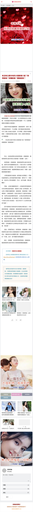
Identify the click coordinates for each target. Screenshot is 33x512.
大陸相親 (8, 5)
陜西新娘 (27, 394)
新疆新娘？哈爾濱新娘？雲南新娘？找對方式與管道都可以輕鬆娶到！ (23, 300)
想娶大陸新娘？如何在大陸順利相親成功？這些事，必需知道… (24, 414)
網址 (4, 492)
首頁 (3, 5)
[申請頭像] (29, 470)
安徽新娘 (6, 394)
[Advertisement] (16, 58)
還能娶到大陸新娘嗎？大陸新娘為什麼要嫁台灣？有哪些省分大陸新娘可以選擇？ (9, 300)
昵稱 (4, 485)
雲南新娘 (6, 397)
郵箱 (4, 488)
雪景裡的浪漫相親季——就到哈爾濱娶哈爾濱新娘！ (8, 414)
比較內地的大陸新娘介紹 (17, 394)
